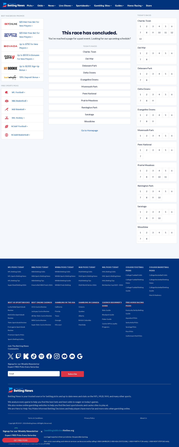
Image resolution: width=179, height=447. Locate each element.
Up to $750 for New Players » (28, 46)
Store (149, 6)
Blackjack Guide (108, 315)
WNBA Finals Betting (63, 285)
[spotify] (41, 356)
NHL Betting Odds (109, 272)
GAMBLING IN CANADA (89, 302)
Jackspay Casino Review (40, 311)
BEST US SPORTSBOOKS (19, 302)
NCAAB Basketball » (20, 135)
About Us (143, 418)
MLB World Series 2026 (87, 285)
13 (140, 39)
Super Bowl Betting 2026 (17, 285)
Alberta (81, 316)
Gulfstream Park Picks (134, 336)
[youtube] (64, 356)
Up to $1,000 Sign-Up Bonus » (29, 68)
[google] (80, 356)
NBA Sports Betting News (40, 276)
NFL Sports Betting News (17, 276)
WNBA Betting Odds (62, 272)
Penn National (89, 93)
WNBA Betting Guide (63, 281)
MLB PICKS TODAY (87, 267)
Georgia (58, 320)
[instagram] (57, 356)
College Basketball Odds (158, 275)
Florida (57, 311)
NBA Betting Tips (37, 281)
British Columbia (85, 320)
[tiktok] (33, 356)
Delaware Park (89, 65)
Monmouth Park (89, 86)
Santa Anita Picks (132, 322)
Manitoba (82, 325)
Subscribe (72, 374)
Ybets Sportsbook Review (17, 322)
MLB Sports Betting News (88, 276)
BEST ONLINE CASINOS (41, 302)
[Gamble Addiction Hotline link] (56, 430)
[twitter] (10, 356)
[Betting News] (13, 5)
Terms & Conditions (35, 418)
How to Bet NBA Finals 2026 (41, 285)
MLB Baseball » (18, 109)
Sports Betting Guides (16, 339)
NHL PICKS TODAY (110, 267)
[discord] (72, 356)
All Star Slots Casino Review (41, 316)
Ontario (81, 307)
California (58, 307)
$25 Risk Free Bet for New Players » (29, 24)
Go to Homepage (89, 130)
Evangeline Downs (89, 79)
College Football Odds (134, 275)
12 (172, 32)
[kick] (26, 356)
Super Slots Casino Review (41, 325)
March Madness (155, 295)
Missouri (58, 325)
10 (159, 32)
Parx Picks (129, 331)
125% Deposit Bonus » (29, 77)
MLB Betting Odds (85, 272)
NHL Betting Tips (108, 281)
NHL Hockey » (17, 118)
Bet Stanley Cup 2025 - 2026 (112, 285)
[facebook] (49, 356)
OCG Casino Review (38, 307)
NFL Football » (18, 92)
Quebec (82, 311)
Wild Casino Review (38, 320)
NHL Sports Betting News (111, 276)
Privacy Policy (89, 418)
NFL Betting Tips (14, 281)
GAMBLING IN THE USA (65, 302)
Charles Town (89, 51)
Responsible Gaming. (80, 437)
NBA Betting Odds (38, 272)
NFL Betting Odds (14, 272)
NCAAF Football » (19, 126)
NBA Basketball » (19, 101)
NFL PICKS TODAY (16, 267)
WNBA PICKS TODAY (64, 267)
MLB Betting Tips (85, 281)
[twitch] (18, 356)
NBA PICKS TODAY (39, 267)
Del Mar (89, 58)
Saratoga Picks (131, 327)
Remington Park (89, 107)
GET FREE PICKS (20, 440)
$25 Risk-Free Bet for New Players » (29, 35)
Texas (57, 316)
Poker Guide (106, 319)
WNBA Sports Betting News (65, 276)
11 (165, 32)
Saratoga (89, 114)
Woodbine (89, 121)
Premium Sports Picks (16, 335)
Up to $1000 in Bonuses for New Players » (28, 57)
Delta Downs (89, 72)
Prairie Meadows (89, 100)
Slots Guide (106, 310)
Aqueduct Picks (131, 318)
